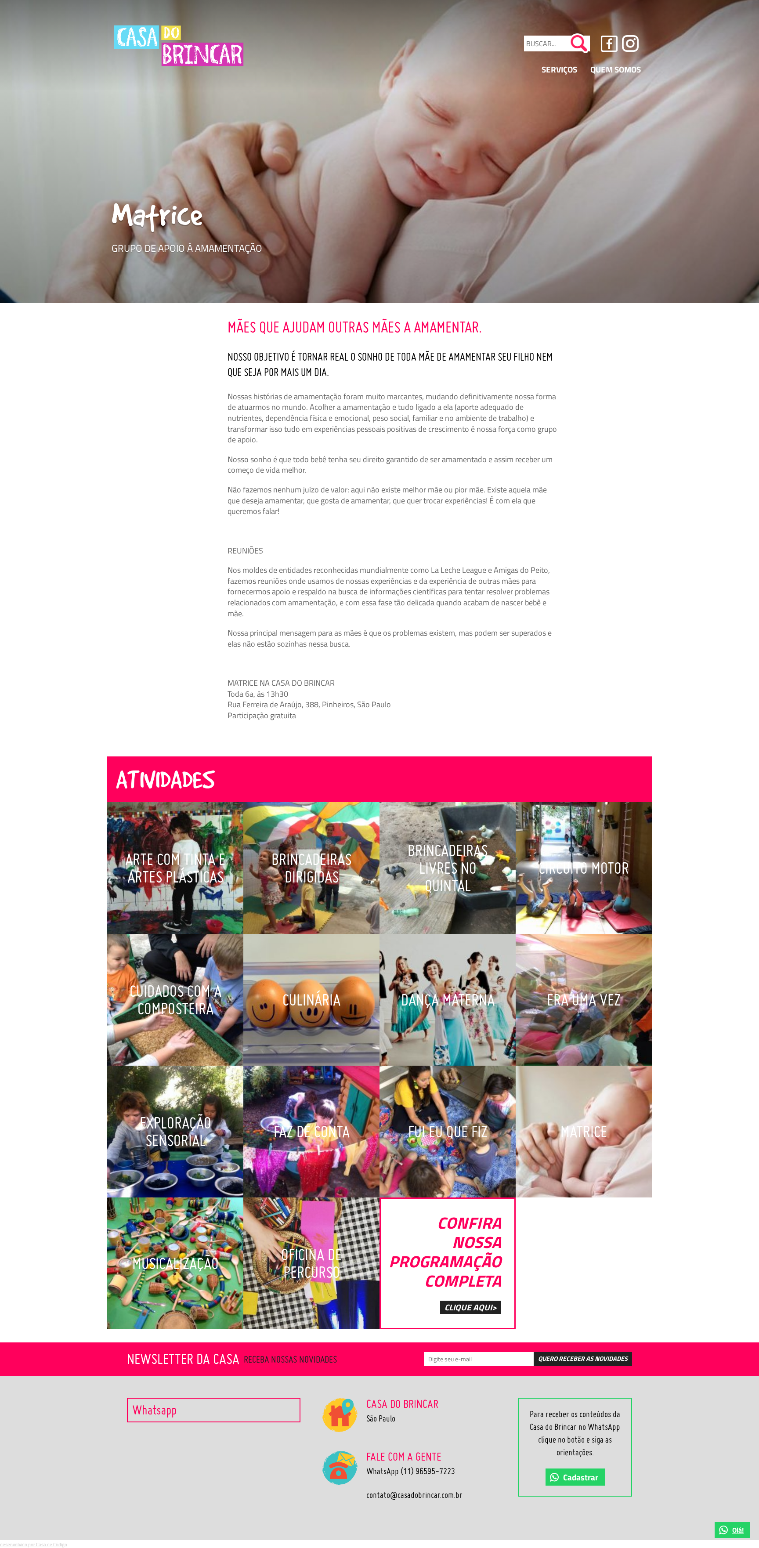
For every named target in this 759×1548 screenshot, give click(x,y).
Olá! (738, 1530)
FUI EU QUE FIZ (448, 1131)
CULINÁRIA (311, 999)
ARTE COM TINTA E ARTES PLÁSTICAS (175, 868)
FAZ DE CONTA (312, 1131)
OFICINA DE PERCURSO (311, 1263)
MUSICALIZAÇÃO (175, 1263)
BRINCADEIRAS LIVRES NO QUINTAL (448, 868)
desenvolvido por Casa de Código (33, 1544)
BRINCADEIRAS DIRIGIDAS (311, 868)
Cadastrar (580, 1477)
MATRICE (583, 1131)
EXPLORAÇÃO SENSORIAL (175, 1131)
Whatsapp (154, 1410)
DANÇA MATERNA (448, 999)
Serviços (559, 69)
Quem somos (615, 69)
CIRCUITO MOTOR (584, 868)
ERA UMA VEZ (584, 999)
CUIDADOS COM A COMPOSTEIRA (175, 999)
